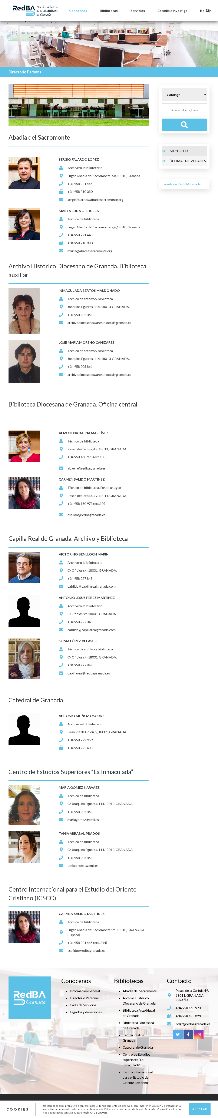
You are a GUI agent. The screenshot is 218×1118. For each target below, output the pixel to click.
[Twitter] (178, 1034)
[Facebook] (188, 1034)
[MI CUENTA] (165, 151)
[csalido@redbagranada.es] (63, 515)
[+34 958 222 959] (63, 740)
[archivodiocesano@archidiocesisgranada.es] (63, 323)
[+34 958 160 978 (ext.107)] (63, 503)
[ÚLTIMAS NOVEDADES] (165, 161)
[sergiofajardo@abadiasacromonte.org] (63, 200)
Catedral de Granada (138, 1047)
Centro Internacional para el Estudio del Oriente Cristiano (138, 1077)
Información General (85, 991)
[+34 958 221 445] (63, 184)
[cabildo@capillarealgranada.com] (63, 586)
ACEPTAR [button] (199, 1109)
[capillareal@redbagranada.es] (63, 673)
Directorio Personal (84, 998)
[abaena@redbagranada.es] (63, 468)
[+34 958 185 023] (171, 1016)
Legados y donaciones (86, 1012)
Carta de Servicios (83, 1005)
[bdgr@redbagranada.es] (171, 1024)
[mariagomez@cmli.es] (63, 819)
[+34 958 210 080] (63, 192)
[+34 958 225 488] (63, 748)
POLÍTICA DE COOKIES (95, 1112)
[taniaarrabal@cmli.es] (63, 865)
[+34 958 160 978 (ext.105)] (63, 457)
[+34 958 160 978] (171, 1008)
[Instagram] (199, 1034)
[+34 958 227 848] (63, 578)
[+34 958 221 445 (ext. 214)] (63, 942)
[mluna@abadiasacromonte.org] (63, 251)
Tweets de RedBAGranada (181, 184)
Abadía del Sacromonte (140, 991)
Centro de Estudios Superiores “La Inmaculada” (136, 1059)
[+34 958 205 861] (63, 315)
